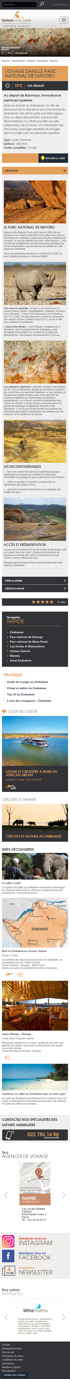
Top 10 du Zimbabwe (21, 694)
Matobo (15, 655)
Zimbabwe (17, 632)
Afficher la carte (55, 158)
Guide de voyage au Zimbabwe (27, 681)
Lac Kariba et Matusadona (27, 646)
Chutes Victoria (20, 651)
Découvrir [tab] (11, 170)
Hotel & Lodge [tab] (13, 580)
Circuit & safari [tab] (14, 588)
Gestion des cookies (14, 1375)
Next (63, 1195)
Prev (6, 1195)
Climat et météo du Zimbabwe (26, 688)
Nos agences (60, 4)
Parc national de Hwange (26, 636)
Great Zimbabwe (21, 660)
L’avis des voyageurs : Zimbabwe (29, 700)
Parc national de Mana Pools (29, 641)
